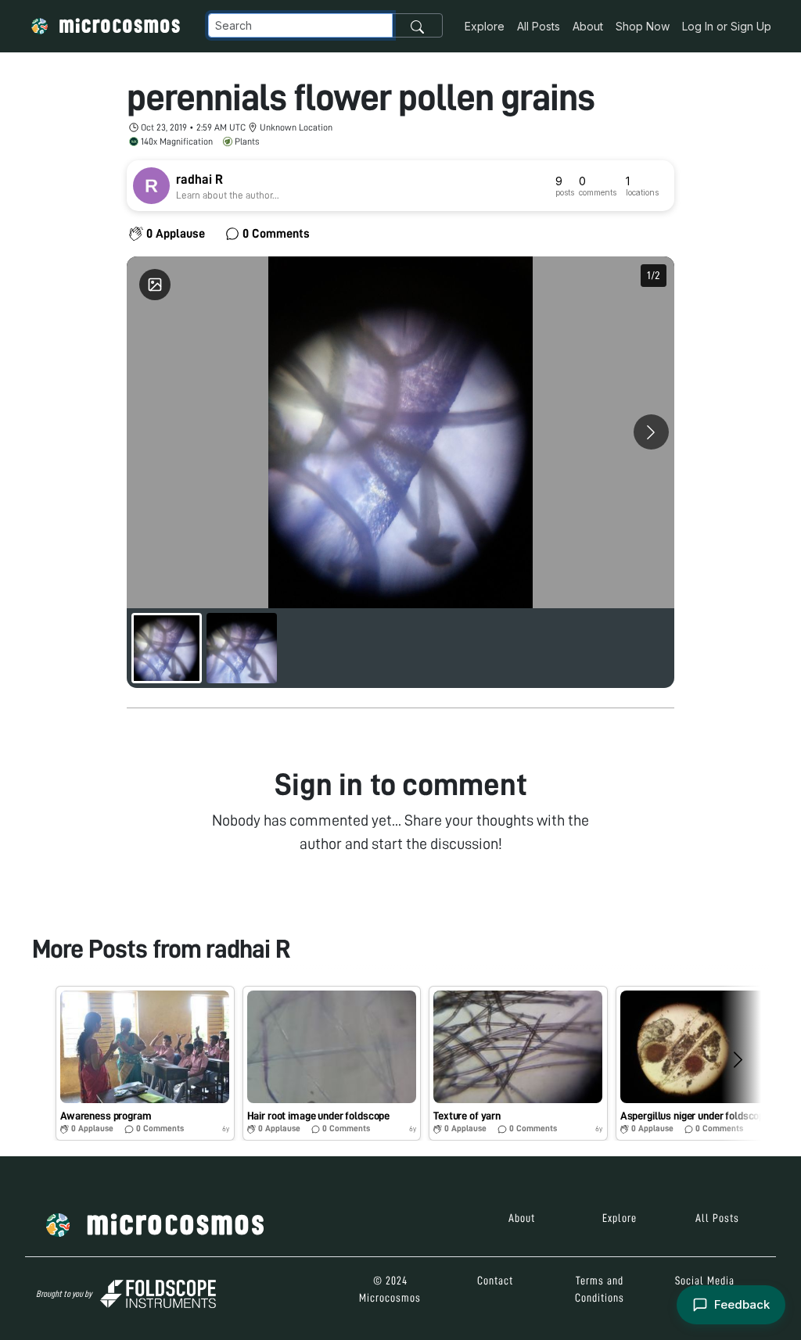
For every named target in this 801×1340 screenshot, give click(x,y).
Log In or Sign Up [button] (726, 26)
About (588, 26)
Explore (485, 26)
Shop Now (643, 26)
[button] (145, 1063)
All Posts (538, 26)
